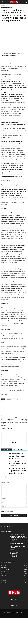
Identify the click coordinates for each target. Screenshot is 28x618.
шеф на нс (20, 400)
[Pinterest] (9, 26)
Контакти (14, 610)
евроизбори (16, 399)
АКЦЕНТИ (7, 5)
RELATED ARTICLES (6, 449)
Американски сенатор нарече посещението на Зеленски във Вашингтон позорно (17, 545)
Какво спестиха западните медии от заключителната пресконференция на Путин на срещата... (18, 537)
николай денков (13, 400)
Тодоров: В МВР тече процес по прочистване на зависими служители (17, 463)
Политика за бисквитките (9, 612)
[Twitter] (6, 26)
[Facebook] (2, 26)
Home (2, 5)
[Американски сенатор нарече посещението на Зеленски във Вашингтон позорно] (5, 545)
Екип (10, 610)
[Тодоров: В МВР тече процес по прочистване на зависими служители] (5, 463)
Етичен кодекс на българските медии (14, 613)
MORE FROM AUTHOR (18, 449)
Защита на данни (19, 612)
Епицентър (10, 394)
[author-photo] (14, 440)
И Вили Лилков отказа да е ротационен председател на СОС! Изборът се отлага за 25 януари (20, 420)
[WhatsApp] (12, 26)
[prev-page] (2, 477)
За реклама (20, 610)
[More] (16, 26)
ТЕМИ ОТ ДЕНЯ (9, 7)
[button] (2, 2)
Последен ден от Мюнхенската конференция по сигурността (15, 554)
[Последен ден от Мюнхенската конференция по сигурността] (5, 553)
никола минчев (5, 400)
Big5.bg (4, 22)
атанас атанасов (9, 399)
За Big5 (6, 610)
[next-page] (5, 477)
